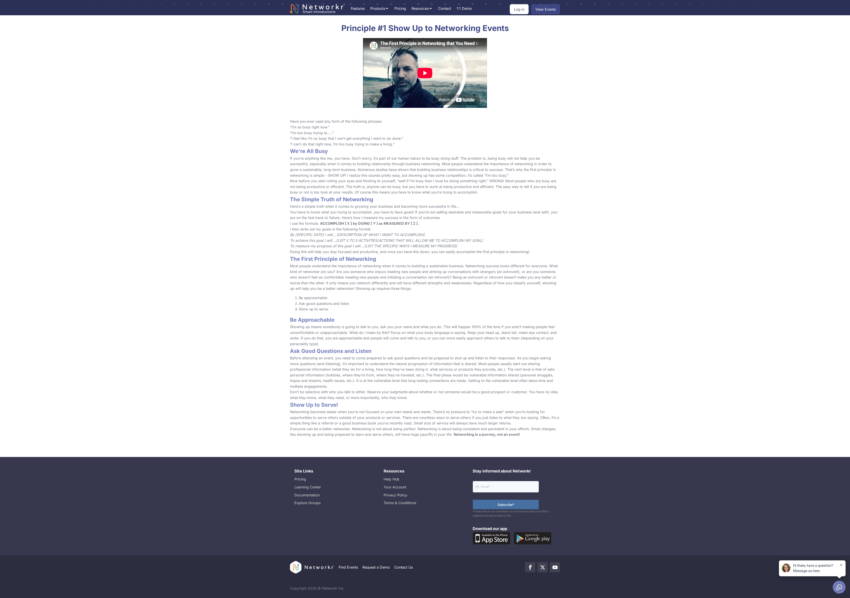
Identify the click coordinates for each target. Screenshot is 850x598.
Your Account (395, 487)
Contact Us (403, 567)
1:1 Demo (464, 8)
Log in (519, 9)
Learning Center (307, 487)
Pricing (400, 8)
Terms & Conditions (400, 503)
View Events (545, 9)
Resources (420, 8)
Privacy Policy (395, 495)
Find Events (348, 567)
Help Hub (391, 479)
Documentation (307, 495)
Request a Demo (376, 567)
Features (358, 8)
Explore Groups (307, 503)
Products (377, 8)
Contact (444, 8)
